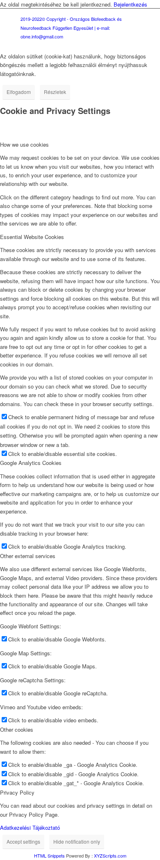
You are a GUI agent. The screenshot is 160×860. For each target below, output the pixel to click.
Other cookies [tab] (16, 729)
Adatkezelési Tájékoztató (30, 827)
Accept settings (23, 841)
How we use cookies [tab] (24, 144)
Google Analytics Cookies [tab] (31, 463)
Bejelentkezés (130, 4)
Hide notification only (76, 841)
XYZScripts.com (110, 855)
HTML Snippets (49, 855)
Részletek (55, 91)
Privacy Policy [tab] (17, 792)
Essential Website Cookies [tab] (32, 237)
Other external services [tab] (27, 556)
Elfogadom (19, 91)
